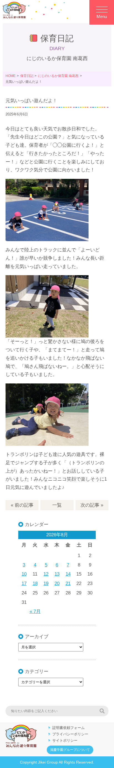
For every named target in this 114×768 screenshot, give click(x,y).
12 (45, 574)
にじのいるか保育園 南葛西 (58, 76)
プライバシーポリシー (70, 734)
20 (57, 583)
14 (68, 574)
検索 (102, 710)
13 (57, 574)
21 (68, 583)
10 (24, 574)
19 (45, 583)
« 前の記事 (22, 505)
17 (24, 583)
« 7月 (35, 611)
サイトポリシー (64, 740)
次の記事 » (92, 505)
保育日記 (26, 76)
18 (35, 583)
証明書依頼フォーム (68, 728)
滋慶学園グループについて (70, 750)
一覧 (57, 505)
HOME (10, 76)
